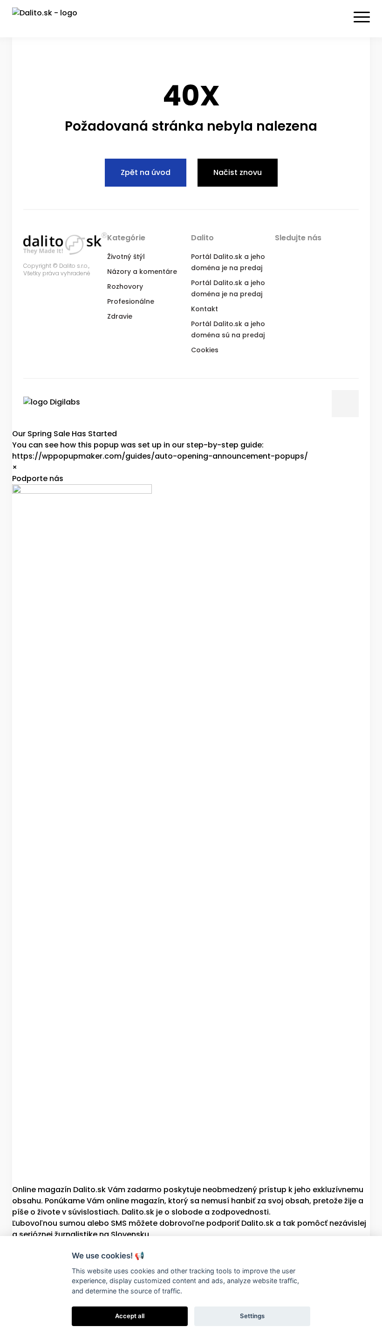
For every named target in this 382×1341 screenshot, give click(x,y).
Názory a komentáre (142, 271)
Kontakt (204, 309)
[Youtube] (337, 255)
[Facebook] (281, 255)
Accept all (129, 1316)
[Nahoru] (345, 403)
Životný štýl (126, 256)
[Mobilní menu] (362, 17)
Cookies (204, 350)
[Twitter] (300, 255)
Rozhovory (125, 286)
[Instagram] (355, 255)
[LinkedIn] (318, 255)
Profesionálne (130, 301)
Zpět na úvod (146, 172)
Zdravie (119, 316)
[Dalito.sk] (54, 18)
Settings (252, 1316)
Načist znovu (237, 172)
